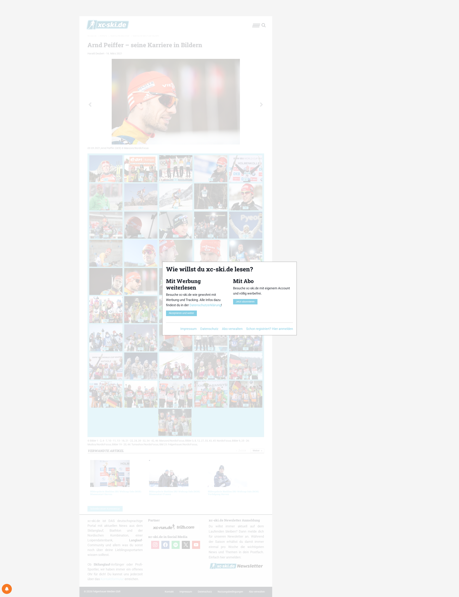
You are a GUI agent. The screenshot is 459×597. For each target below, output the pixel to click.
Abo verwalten (232, 329)
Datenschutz (209, 329)
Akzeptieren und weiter (181, 313)
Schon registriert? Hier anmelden (269, 329)
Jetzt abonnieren (245, 301)
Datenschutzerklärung (205, 305)
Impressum (188, 329)
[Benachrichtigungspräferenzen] (7, 589)
